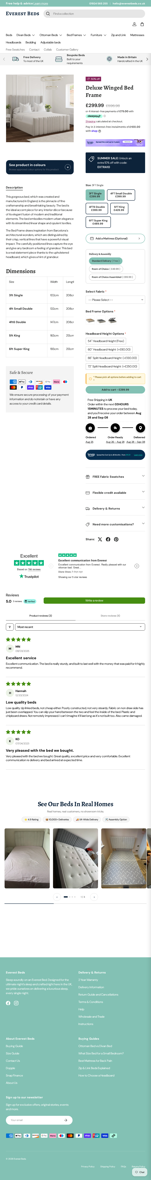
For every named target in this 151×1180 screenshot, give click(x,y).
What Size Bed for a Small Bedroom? (101, 1053)
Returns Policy (138, 1166)
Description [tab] (14, 187)
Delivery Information (91, 987)
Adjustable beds (51, 42)
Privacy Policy (87, 1166)
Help (81, 1009)
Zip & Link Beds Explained (94, 1068)
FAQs (123, 1166)
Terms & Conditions (90, 1002)
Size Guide (12, 1053)
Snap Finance (14, 1075)
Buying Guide (14, 1046)
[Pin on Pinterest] (116, 539)
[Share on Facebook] (108, 539)
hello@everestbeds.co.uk (129, 3)
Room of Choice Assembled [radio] (112, 277)
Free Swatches (15, 49)
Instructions (85, 1024)
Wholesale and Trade (91, 1017)
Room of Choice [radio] (106, 268)
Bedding (31, 42)
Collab (48, 49)
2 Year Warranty (88, 980)
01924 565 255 (98, 3)
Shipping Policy (107, 1166)
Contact (34, 49)
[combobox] (94, 14)
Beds (9, 35)
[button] (143, 24)
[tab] (66, 897)
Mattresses (137, 35)
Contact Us (13, 1061)
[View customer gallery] (27, 858)
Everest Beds (20, 1158)
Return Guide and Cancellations (98, 994)
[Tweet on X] (100, 539)
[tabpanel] (40, 276)
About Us (11, 1083)
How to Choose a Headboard (96, 1075)
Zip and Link (118, 35)
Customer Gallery (67, 49)
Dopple (10, 1068)
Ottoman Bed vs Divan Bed (95, 1046)
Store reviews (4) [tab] (110, 615)
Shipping (91, 121)
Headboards (13, 42)
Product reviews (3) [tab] (40, 615)
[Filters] (10, 627)
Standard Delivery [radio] (106, 260)
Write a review (94, 600)
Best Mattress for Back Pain (95, 1061)
